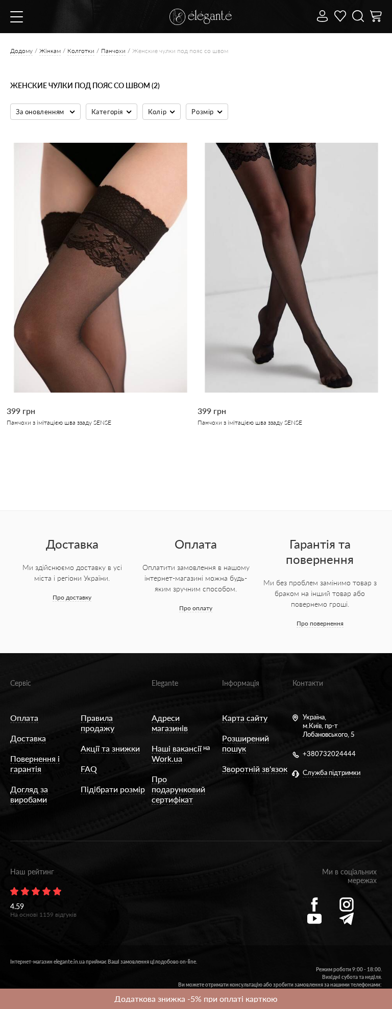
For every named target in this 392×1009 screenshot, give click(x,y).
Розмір (202, 112)
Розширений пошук (245, 743)
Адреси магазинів (170, 723)
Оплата (24, 717)
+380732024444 (329, 753)
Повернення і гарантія (35, 763)
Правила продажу (97, 723)
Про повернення (320, 623)
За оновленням (41, 112)
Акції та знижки (110, 748)
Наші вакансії (177, 748)
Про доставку (72, 597)
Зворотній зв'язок (254, 768)
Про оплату (195, 608)
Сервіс (20, 683)
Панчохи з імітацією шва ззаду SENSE (59, 422)
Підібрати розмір (113, 789)
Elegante (165, 683)
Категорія (107, 112)
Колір (157, 112)
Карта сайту (244, 717)
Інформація (240, 683)
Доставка (28, 738)
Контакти (307, 683)
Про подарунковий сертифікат (178, 789)
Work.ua (167, 758)
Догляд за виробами (29, 794)
